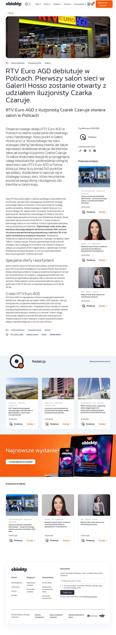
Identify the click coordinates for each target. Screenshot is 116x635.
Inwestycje (100, 191)
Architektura (50, 406)
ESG (94, 403)
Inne (82, 292)
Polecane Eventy (34, 63)
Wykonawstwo (86, 403)
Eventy (13, 591)
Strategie (85, 193)
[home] (14, 4)
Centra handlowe (17, 63)
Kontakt (14, 595)
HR (89, 244)
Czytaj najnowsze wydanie (21, 462)
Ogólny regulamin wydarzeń (56, 616)
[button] (38, 4)
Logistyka (21, 403)
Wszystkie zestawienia (46, 597)
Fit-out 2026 (47, 583)
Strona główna (16, 583)
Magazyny (12, 403)
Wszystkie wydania (31, 590)
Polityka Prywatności (39, 616)
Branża (47, 63)
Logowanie (15, 587)
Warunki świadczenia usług (76, 616)
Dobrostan (96, 244)
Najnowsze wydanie (31, 584)
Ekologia (100, 403)
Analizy (96, 292)
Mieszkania (58, 403)
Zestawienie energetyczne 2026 (47, 589)
